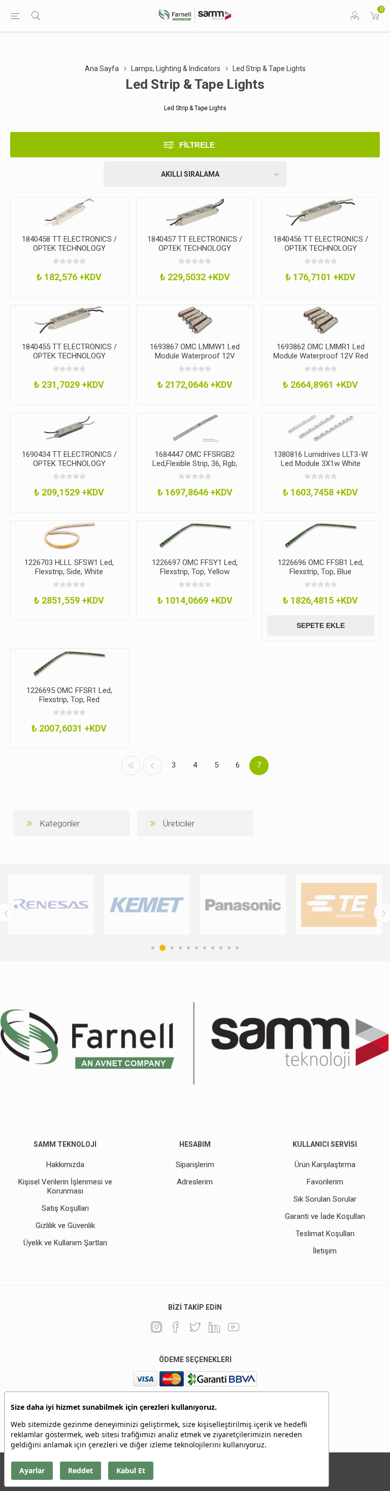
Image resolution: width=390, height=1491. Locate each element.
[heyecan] (195, 1327)
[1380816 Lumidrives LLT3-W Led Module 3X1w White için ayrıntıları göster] (320, 428)
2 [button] (162, 948)
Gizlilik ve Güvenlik (65, 1225)
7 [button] (204, 947)
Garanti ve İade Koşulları (325, 1216)
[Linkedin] (214, 1327)
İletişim (325, 1250)
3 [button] (172, 947)
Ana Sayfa (102, 68)
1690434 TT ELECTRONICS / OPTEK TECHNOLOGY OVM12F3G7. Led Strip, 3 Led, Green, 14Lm (69, 468)
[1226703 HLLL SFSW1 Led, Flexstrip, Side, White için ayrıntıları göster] (69, 535)
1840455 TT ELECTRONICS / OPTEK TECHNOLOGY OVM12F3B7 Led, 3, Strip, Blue (69, 360)
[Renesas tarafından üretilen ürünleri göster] (51, 905)
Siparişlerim (195, 1164)
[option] (51, 905)
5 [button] (188, 947)
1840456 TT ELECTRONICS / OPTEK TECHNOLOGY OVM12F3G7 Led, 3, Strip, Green (320, 253)
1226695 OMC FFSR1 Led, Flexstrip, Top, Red (69, 695)
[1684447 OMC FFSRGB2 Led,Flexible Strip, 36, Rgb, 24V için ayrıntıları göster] (195, 428)
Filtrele (197, 145)
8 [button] (212, 947)
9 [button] (220, 947)
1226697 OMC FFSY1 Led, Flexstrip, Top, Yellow (195, 567)
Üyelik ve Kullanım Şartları (65, 1242)
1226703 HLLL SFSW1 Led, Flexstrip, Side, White (69, 567)
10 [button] (229, 947)
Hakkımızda (65, 1164)
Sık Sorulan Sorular (325, 1199)
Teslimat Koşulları (325, 1233)
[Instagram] (156, 1327)
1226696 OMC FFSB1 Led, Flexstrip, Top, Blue (321, 567)
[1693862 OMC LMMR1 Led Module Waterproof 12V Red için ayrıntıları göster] (320, 320)
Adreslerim (195, 1181)
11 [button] (237, 947)
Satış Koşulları (65, 1208)
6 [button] (196, 947)
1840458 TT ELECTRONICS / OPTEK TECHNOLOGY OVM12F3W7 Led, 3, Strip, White (69, 253)
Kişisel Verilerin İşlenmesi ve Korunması (65, 1186)
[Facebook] (176, 1327)
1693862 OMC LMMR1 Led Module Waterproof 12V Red (320, 351)
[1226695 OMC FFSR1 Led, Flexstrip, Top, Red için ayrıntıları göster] (69, 663)
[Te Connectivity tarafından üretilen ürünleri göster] (339, 905)
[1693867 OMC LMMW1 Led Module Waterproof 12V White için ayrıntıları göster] (195, 320)
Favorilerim (325, 1181)
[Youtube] (233, 1327)
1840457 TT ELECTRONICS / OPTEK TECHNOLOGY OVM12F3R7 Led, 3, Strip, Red (194, 253)
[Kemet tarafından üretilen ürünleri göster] (147, 905)
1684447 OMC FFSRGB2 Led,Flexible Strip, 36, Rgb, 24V (194, 463)
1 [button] (152, 947)
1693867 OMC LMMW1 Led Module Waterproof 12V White (195, 356)
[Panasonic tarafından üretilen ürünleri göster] (243, 905)
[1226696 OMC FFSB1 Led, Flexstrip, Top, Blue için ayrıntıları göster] (320, 535)
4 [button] (180, 947)
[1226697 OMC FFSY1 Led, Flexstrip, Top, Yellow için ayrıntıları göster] (195, 535)
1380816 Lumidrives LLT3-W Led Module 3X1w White (321, 459)
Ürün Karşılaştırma (325, 1164)
